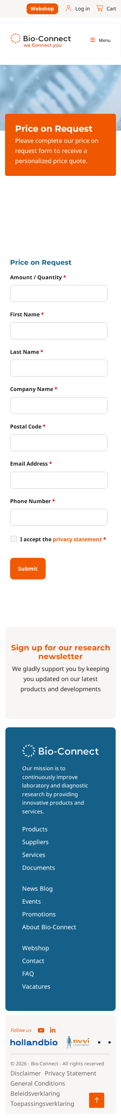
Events (31, 901)
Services (33, 855)
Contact (33, 961)
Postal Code (28, 426)
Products (35, 829)
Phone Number (32, 501)
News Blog (37, 888)
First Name (27, 314)
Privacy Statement (70, 1073)
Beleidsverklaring (35, 1093)
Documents (38, 867)
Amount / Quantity (38, 277)
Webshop (42, 8)
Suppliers (35, 842)
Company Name (33, 389)
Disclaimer (25, 1073)
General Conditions (37, 1083)
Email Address (31, 463)
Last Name (26, 351)
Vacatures (36, 986)
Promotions (39, 914)
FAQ (28, 973)
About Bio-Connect (49, 927)
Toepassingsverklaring (42, 1103)
